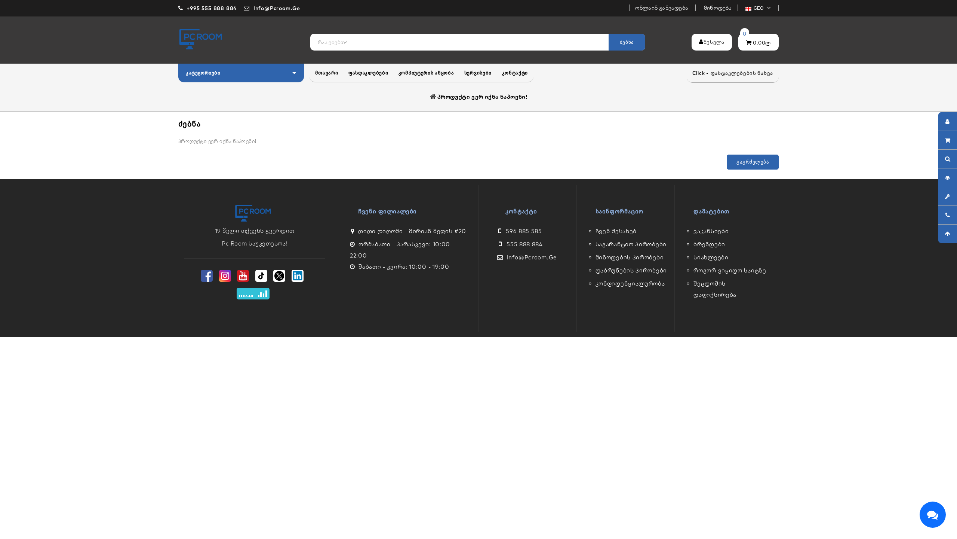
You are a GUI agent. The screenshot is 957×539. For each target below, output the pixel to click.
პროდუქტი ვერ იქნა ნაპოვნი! (482, 96)
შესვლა (714, 42)
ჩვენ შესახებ (616, 231)
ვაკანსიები (711, 231)
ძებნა (627, 42)
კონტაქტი (515, 73)
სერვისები (478, 73)
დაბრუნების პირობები (631, 270)
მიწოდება (718, 7)
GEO (759, 8)
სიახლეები (710, 257)
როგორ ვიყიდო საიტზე (729, 270)
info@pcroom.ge (532, 257)
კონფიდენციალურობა (630, 283)
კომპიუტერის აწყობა (426, 73)
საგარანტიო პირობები (631, 244)
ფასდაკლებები (368, 73)
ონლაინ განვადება (662, 7)
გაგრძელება (752, 162)
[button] (241, 73)
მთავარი (326, 73)
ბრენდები (709, 244)
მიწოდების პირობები (630, 257)
